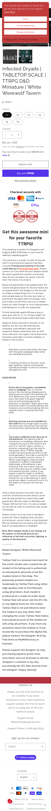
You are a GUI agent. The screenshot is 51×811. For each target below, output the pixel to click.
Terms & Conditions (28, 40)
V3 (28, 115)
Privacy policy (11, 40)
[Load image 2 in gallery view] (25, 56)
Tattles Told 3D (21, 799)
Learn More (9, 12)
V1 (7, 115)
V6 (18, 122)
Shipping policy (16, 809)
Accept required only (25, 25)
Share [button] (8, 102)
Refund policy (38, 799)
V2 (17, 115)
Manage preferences (26, 32)
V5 (7, 122)
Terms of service (35, 804)
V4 (39, 115)
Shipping (19, 147)
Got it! (25, 19)
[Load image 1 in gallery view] (10, 56)
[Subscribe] (41, 746)
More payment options (25, 180)
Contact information (35, 809)
